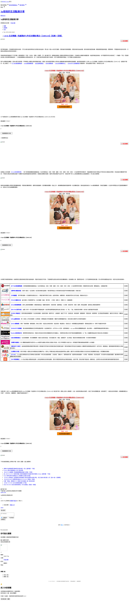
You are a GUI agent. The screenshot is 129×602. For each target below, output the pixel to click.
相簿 (5, 26)
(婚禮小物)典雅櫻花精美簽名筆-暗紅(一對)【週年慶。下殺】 (19, 468)
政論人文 (12, 505)
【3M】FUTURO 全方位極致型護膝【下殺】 (15, 483)
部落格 (5, 27)
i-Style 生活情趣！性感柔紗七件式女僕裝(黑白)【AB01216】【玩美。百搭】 (33, 36)
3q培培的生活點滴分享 (13, 11)
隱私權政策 (72, 581)
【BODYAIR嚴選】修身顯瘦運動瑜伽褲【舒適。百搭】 (18, 472)
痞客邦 (12, 500)
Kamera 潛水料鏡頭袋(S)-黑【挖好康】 (14, 470)
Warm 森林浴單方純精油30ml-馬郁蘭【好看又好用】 (17, 475)
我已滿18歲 (3, 599)
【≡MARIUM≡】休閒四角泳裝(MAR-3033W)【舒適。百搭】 (19, 479)
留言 (15, 500)
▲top (2, 507)
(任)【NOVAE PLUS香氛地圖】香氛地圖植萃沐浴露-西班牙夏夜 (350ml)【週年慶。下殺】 (27, 474)
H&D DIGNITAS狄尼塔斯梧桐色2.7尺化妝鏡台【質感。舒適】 (20, 484)
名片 (5, 29)
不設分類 (12, 23)
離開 (9, 599)
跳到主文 (3, 15)
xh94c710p (3, 492)
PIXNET (53, 581)
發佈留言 (3, 519)
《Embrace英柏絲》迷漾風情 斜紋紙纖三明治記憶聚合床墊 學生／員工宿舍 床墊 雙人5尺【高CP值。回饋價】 (32, 477)
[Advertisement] (64, 157)
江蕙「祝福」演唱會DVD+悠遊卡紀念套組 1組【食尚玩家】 (19, 481)
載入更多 (3, 510)
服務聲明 (79, 581)
